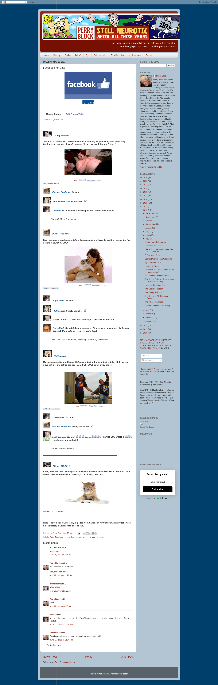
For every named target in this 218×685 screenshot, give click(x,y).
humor (67, 537)
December (150, 213)
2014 (145, 207)
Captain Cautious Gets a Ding (157, 306)
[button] (52, 114)
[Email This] (84, 533)
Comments (148, 360)
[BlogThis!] (87, 533)
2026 (145, 177)
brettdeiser (55, 584)
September (150, 224)
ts (53, 409)
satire (101, 537)
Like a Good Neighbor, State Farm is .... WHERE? (159, 250)
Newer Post (50, 656)
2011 (145, 329)
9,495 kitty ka (48, 409)
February (149, 317)
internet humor (85, 537)
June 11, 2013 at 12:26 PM (61, 640)
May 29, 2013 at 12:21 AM (61, 575)
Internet (74, 537)
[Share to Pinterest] (95, 533)
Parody (56, 55)
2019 (145, 188)
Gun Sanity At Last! (153, 292)
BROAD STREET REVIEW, (152, 343)
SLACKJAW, (146, 346)
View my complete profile (151, 167)
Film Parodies (117, 55)
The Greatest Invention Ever (157, 276)
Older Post (127, 656)
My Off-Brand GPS (153, 262)
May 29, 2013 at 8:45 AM (60, 606)
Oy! (87, 55)
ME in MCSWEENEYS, (150, 340)
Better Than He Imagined (155, 242)
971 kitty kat (47, 288)
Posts (146, 356)
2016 (145, 199)
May (147, 239)
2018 (145, 192)
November (150, 217)
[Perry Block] (141, 424)
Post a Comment (54, 645)
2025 (145, 181)
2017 (145, 196)
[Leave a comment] (82, 180)
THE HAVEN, (153, 348)
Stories (149, 55)
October (149, 221)
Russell (53, 615)
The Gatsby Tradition (154, 289)
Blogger (124, 674)
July (147, 232)
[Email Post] (79, 533)
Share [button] (99, 181)
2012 (145, 326)
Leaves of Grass (152, 266)
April (147, 310)
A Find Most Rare (152, 255)
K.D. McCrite (55, 548)
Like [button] (75, 181)
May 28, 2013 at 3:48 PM (60, 555)
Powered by (150, 498)
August (148, 228)
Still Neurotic (100, 55)
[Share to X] (89, 533)
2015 (145, 203)
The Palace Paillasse (154, 302)
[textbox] (81, 120)
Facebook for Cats (153, 246)
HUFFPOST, (166, 340)
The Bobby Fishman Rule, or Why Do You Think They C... (159, 280)
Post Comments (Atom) (65, 662)
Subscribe (157, 489)
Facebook (59, 537)
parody (95, 537)
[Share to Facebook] (92, 533)
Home (46, 55)
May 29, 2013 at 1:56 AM (60, 591)
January (149, 321)
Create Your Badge (147, 427)
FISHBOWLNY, (158, 346)
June (147, 235)
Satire (68, 55)
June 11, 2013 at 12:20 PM (61, 624)
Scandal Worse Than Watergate (158, 259)
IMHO (78, 55)
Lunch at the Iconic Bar (155, 285)
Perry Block (55, 563)
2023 (145, 185)
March (148, 314)
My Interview (135, 55)
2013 (145, 210)
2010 (145, 333)
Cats (52, 537)
